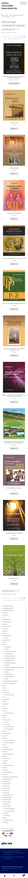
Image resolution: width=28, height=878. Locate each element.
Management (6, 747)
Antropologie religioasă (8, 610)
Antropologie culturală (8, 605)
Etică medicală (6, 699)
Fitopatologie (6, 703)
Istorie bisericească (9, 729)
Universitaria (6, 822)
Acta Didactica (8, 646)
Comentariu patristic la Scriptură (10, 681)
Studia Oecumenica (9, 674)
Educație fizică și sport (9, 694)
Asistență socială (6, 626)
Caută (14, 875)
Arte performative (7, 619)
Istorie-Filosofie (6, 719)
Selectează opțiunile (14, 83)
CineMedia (7, 649)
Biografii (5, 633)
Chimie (4, 642)
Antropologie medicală (8, 608)
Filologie (5, 701)
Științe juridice (6, 785)
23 (18, 36)
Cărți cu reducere (6, 640)
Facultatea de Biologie (9, 808)
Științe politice (6, 790)
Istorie (4, 717)
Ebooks (4, 687)
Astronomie (5, 628)
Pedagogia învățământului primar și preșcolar (14, 667)
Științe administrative (8, 779)
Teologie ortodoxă (8, 820)
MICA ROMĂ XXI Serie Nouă (10, 662)
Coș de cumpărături (21, 875)
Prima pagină (5, 15)
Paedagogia (7, 665)
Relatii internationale (7, 772)
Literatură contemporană (8, 742)
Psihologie (5, 770)
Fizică (4, 706)
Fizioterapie (5, 708)
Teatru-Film (5, 813)
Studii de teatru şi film (9, 676)
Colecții (4, 644)
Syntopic (6, 678)
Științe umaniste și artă (8, 795)
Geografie (5, 710)
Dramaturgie (7, 815)
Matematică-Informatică (8, 754)
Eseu (4, 697)
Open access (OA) (7, 758)
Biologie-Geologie (7, 635)
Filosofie (6, 722)
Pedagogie (5, 760)
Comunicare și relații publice (9, 683)
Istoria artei (7, 724)
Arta (4, 617)
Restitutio (7, 672)
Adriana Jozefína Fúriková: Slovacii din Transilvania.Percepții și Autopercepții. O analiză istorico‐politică (14, 852)
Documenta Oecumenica (10, 656)
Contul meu (4, 875)
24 (21, 36)
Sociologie (5, 774)
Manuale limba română (8, 749)
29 (14, 38)
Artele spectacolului (7, 621)
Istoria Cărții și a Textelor (10, 658)
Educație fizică (6, 692)
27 (8, 38)
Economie (5, 690)
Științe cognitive (6, 781)
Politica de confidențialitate (8, 868)
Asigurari (5, 624)
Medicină (5, 756)
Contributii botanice (9, 765)
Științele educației (7, 799)
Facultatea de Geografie (10, 810)
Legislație (5, 738)
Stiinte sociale (6, 792)
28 (11, 38)
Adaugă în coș (14, 128)
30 (17, 38)
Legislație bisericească (9, 740)
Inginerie (5, 715)
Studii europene (6, 804)
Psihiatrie (5, 767)
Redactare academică (9, 669)
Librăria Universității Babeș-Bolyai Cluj (9, 6)
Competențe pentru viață (10, 651)
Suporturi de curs (6, 806)
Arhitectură (5, 612)
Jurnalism (5, 735)
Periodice (5, 763)
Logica (4, 744)
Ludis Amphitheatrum (9, 660)
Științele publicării (7, 801)
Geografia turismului (9, 713)
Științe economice (7, 783)
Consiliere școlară (8, 653)
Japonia (5, 731)
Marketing (5, 751)
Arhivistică (5, 615)
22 (15, 36)
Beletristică (5, 631)
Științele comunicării (7, 797)
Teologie (5, 817)
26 (5, 38)
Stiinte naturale (6, 788)
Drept (4, 685)
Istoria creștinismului (9, 726)
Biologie (6, 637)
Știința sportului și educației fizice (10, 776)
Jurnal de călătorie (7, 733)
